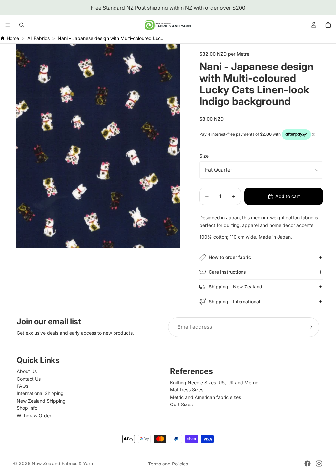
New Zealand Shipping (41, 401)
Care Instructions (227, 272)
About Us (27, 371)
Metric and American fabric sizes (205, 397)
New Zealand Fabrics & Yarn (62, 463)
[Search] (21, 25)
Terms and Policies (168, 463)
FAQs (22, 386)
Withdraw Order (34, 415)
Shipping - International (234, 301)
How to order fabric (230, 257)
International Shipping (40, 393)
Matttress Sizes (186, 389)
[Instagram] (319, 463)
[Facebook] (307, 463)
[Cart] (328, 25)
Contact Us (29, 379)
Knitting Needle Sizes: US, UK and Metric (214, 382)
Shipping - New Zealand (235, 286)
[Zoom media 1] (98, 146)
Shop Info (27, 408)
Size (204, 156)
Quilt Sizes (181, 404)
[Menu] (7, 24)
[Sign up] (309, 327)
